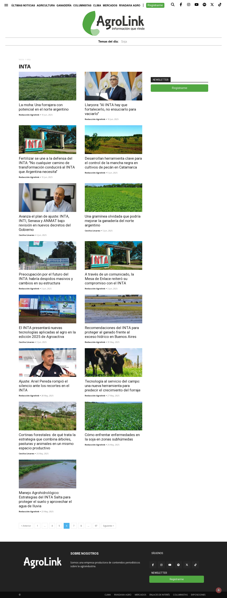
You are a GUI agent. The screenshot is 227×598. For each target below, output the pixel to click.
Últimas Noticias (23, 5)
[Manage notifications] (219, 590)
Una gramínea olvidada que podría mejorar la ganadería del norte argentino (112, 220)
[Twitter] (186, 564)
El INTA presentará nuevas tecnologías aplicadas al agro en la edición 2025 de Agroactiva (47, 332)
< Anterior (26, 525)
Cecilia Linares (26, 235)
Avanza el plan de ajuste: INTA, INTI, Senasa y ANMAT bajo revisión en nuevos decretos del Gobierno (45, 223)
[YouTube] (169, 564)
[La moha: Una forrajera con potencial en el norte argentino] (47, 86)
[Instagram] (161, 564)
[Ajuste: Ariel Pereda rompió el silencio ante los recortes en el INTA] (47, 362)
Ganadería (64, 5)
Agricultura (46, 5)
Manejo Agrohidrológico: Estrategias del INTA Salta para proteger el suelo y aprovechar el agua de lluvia (45, 499)
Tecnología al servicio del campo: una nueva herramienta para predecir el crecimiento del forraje (112, 385)
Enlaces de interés (160, 594)
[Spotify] (178, 564)
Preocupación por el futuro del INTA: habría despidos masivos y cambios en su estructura (46, 278)
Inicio (21, 59)
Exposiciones (198, 594)
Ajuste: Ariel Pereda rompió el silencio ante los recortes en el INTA (44, 385)
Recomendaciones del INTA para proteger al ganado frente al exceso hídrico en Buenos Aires (112, 332)
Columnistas (82, 5)
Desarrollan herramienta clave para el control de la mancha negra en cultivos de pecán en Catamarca (113, 162)
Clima (97, 5)
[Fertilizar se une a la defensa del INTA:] (47, 139)
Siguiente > (108, 525)
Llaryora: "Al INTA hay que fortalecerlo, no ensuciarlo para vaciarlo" (110, 109)
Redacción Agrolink (29, 114)
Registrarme (155, 5)
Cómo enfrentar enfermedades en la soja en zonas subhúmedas (112, 437)
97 (96, 525)
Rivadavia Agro (129, 5)
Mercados (110, 5)
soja (124, 41)
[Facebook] (152, 564)
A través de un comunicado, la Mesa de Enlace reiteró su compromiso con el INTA (109, 278)
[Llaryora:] (113, 86)
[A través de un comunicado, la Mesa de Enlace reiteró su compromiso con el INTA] (113, 255)
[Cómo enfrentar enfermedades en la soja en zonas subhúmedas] (113, 416)
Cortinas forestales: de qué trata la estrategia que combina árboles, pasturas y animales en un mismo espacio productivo (47, 441)
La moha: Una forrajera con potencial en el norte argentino (44, 107)
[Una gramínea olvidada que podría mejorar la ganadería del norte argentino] (113, 197)
